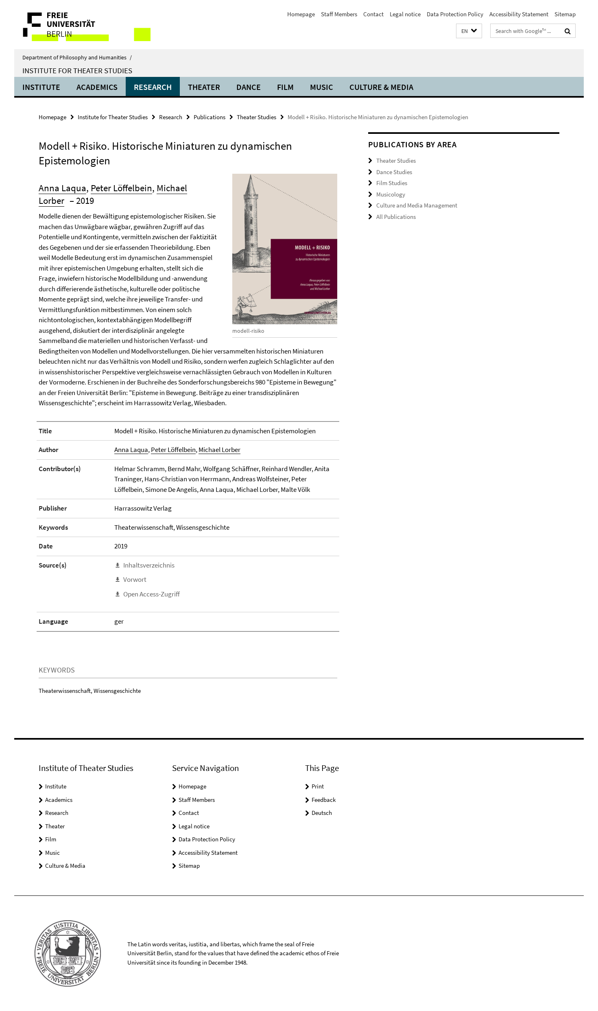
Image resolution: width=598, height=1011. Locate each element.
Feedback (324, 800)
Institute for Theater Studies (77, 70)
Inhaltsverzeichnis (149, 565)
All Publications (396, 217)
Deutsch (322, 813)
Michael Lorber (219, 449)
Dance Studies (394, 172)
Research (153, 87)
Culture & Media (381, 87)
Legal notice (405, 14)
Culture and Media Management (416, 205)
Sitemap (565, 14)
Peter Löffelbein (121, 188)
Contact (373, 14)
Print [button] (318, 786)
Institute (41, 87)
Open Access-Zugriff (151, 594)
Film (285, 87)
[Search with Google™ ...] (567, 30)
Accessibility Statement (518, 14)
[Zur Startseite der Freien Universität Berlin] (82, 24)
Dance (248, 87)
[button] (469, 31)
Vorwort (134, 579)
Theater (204, 87)
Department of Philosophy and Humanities (77, 57)
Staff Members (339, 14)
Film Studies (391, 183)
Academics (97, 87)
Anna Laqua (62, 188)
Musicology (390, 194)
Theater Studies (256, 117)
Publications (209, 117)
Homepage (301, 14)
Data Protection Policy (455, 14)
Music (321, 87)
